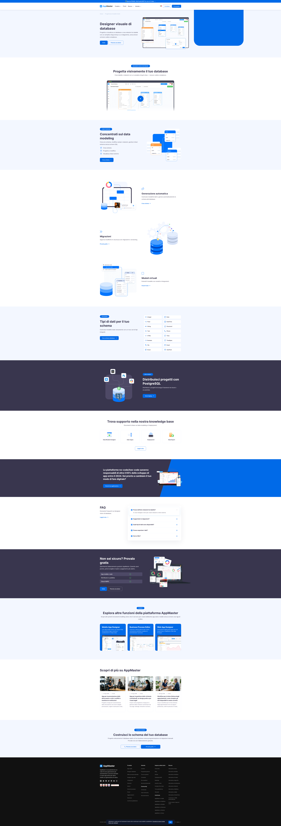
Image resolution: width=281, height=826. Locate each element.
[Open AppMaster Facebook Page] (106, 781)
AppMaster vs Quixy (159, 813)
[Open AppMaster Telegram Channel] (103, 781)
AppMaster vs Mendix (160, 810)
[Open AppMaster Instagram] (116, 781)
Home (101, 14)
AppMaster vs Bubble (160, 804)
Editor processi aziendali (132, 774)
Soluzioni (129, 783)
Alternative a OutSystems (174, 783)
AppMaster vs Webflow (160, 801)
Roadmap (157, 780)
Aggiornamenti (130, 795)
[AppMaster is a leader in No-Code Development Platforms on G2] (101, 785)
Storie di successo (131, 789)
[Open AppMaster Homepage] (109, 766)
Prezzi (128, 792)
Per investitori (144, 780)
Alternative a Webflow (173, 789)
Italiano (178, 822)
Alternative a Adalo (173, 792)
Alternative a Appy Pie (173, 780)
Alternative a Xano (173, 768)
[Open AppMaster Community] (100, 781)
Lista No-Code (158, 783)
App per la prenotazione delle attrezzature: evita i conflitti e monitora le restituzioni (111, 698)
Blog (156, 771)
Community (143, 789)
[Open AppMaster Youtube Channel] (114, 781)
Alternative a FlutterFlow (174, 795)
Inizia (103, 42)
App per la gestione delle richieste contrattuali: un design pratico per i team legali (140, 698)
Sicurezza (129, 797)
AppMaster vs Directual (160, 807)
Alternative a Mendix (173, 786)
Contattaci (143, 777)
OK (170, 822)
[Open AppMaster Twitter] (108, 781)
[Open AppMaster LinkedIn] (111, 781)
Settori (128, 786)
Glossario (157, 792)
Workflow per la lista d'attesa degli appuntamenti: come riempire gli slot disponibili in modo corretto (168, 698)
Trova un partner (145, 774)
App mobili (129, 768)
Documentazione (145, 795)
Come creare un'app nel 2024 (174, 803)
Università (157, 768)
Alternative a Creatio (173, 777)
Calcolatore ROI (158, 777)
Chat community (144, 792)
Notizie (156, 774)
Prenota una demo (116, 42)
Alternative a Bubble (173, 771)
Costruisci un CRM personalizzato (173, 798)
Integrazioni (130, 780)
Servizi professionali (145, 783)
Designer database (131, 771)
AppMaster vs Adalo (159, 798)
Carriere (143, 768)
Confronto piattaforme (132, 800)
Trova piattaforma (159, 789)
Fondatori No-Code (159, 786)
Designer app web (131, 777)
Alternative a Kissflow (173, 774)
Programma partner (145, 771)
